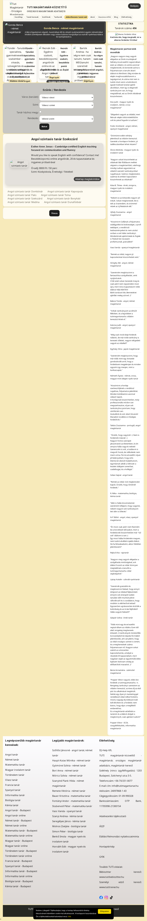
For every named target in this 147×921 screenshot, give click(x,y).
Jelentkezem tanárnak (76, 17)
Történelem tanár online (18, 856)
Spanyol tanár (12, 790)
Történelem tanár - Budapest (21, 850)
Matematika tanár (15, 764)
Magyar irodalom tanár (18, 769)
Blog (116, 17)
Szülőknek (46, 17)
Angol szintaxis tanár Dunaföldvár (62, 202)
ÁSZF (102, 826)
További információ (58, 81)
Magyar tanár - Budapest (18, 840)
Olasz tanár (11, 780)
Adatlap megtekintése (87, 179)
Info (69, 917)
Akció (92, 17)
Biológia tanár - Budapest (19, 881)
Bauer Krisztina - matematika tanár (71, 795)
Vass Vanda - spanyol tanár (67, 811)
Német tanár (12, 759)
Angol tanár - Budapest (17, 810)
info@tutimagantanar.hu (125, 785)
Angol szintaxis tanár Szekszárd (25, 198)
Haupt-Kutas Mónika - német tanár (71, 760)
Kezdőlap (19, 17)
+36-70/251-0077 (123, 780)
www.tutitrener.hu (109, 887)
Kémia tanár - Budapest (18, 886)
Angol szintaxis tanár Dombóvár (25, 191)
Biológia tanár (13, 800)
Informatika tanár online (18, 876)
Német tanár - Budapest (18, 820)
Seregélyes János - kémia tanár (69, 821)
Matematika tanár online (18, 835)
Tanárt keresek (32, 17)
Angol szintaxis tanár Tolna (56, 195)
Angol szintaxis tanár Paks (22, 195)
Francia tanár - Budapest (18, 861)
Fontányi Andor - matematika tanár (71, 801)
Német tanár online (16, 825)
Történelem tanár (14, 774)
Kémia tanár (12, 805)
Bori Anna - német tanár (65, 770)
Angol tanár (11, 754)
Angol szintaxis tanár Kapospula (65, 191)
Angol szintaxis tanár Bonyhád (63, 198)
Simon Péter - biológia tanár (67, 831)
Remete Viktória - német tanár (68, 790)
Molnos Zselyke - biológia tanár (69, 826)
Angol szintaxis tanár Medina (23, 202)
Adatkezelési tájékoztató (112, 816)
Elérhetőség (126, 17)
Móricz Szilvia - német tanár (67, 775)
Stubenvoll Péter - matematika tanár (72, 806)
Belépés (134, 6)
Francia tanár (12, 785)
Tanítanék (58, 17)
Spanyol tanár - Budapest (19, 866)
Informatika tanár (15, 795)
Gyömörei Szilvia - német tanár (69, 765)
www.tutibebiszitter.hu (111, 877)
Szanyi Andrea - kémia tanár (67, 816)
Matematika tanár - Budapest (21, 830)
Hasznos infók (104, 17)
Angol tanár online (15, 815)
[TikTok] (111, 897)
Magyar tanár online (16, 845)
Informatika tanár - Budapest (21, 871)
